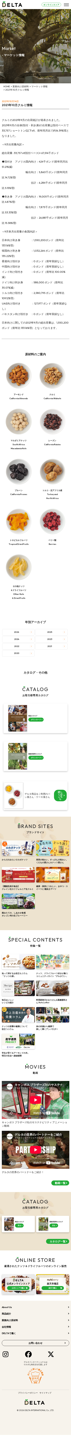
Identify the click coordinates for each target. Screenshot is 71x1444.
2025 (49, 632)
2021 (49, 646)
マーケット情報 (39, 86)
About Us (7, 1307)
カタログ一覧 (58, 1241)
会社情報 (6, 1326)
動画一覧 (60, 1183)
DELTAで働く (9, 1333)
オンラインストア (51, 4)
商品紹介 (6, 1313)
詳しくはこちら (60, 795)
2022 (16, 646)
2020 (16, 653)
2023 (49, 639)
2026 (16, 632)
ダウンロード (36, 719)
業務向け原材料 (21, 86)
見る (19, 1225)
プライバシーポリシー (28, 1393)
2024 (16, 639)
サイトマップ (45, 1393)
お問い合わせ (35, 1343)
